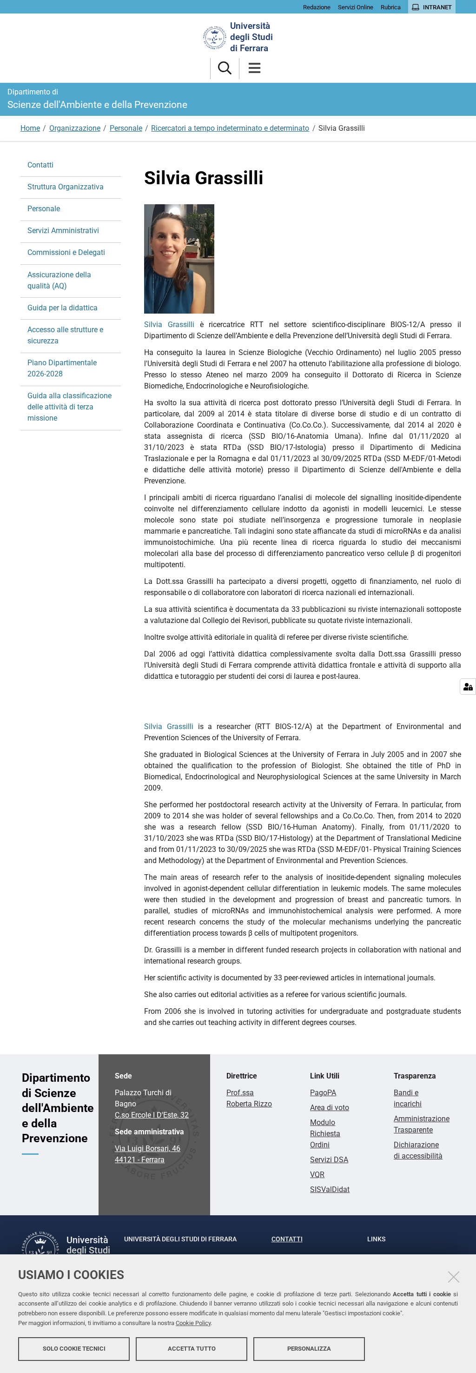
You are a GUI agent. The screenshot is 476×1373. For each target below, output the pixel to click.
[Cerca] (225, 68)
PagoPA (323, 1092)
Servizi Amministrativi (63, 230)
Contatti (40, 165)
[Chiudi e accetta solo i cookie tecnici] (453, 1276)
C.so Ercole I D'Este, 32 (152, 1115)
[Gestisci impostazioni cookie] (468, 686)
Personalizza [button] (309, 1348)
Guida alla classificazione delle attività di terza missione (69, 406)
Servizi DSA (329, 1159)
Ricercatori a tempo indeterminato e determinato (230, 128)
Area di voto (329, 1107)
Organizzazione (74, 128)
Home (30, 128)
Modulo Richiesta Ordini (325, 1133)
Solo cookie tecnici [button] (74, 1348)
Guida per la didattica (62, 307)
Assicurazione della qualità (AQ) (59, 280)
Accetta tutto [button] (192, 1348)
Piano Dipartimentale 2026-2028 (62, 368)
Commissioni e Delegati (66, 252)
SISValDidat (330, 1189)
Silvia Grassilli (169, 324)
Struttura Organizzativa (65, 186)
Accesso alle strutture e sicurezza (65, 335)
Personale (126, 128)
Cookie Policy (193, 1322)
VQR (317, 1174)
